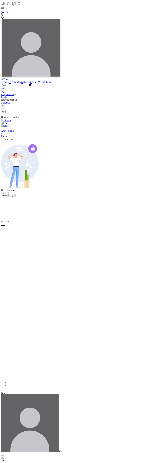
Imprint (4, 136)
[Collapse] (3, 105)
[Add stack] (3, 108)
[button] (30, 85)
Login (12, 195)
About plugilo (7, 131)
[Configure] (3, 111)
